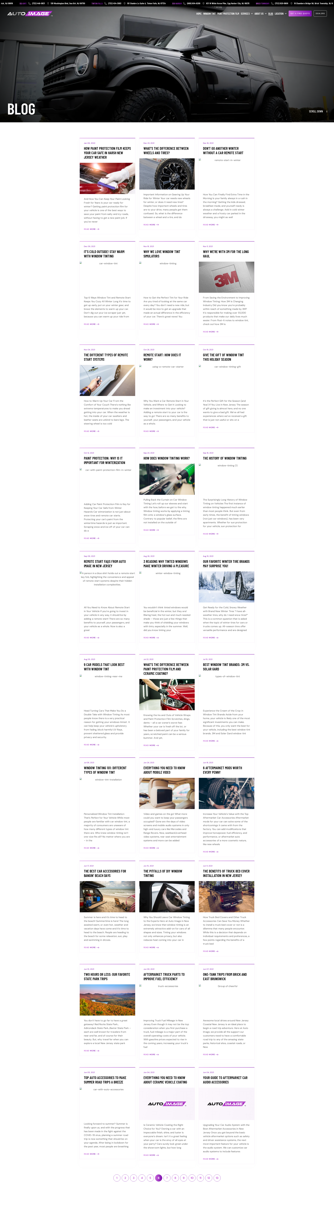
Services (245, 13)
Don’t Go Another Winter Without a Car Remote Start (223, 150)
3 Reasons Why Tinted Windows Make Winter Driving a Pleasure (166, 563)
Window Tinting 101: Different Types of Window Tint (105, 770)
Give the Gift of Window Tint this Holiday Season (223, 357)
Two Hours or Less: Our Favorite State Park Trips (107, 976)
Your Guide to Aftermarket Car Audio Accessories (225, 1079)
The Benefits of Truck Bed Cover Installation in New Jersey (226, 873)
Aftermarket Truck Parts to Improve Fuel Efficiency (164, 976)
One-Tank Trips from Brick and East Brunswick (225, 976)
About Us (259, 13)
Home (198, 13)
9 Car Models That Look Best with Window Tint (104, 666)
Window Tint (209, 13)
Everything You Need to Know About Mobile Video (164, 770)
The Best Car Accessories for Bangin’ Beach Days (105, 873)
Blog (270, 13)
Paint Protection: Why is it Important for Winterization (104, 460)
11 (201, 1177)
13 (218, 1177)
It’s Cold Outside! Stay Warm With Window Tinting (104, 253)
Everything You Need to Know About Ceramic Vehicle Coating (165, 1079)
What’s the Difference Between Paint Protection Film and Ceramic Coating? (166, 669)
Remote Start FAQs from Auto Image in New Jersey (105, 563)
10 (193, 1177)
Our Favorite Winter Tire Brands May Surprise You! (226, 563)
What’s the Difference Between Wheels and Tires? (166, 150)
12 (209, 1177)
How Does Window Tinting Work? (167, 458)
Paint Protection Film (228, 13)
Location (279, 13)
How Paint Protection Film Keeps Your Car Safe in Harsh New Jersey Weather (107, 152)
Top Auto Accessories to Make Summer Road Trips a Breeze (105, 1079)
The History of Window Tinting (225, 458)
